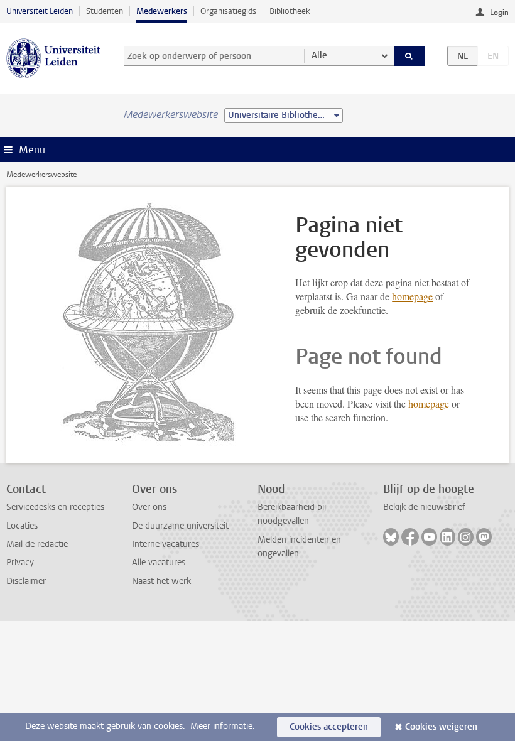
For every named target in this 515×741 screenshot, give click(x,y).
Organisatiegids (228, 11)
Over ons (149, 507)
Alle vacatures (158, 562)
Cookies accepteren (329, 727)
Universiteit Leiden (39, 11)
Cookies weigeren (441, 727)
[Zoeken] (409, 56)
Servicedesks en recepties (55, 507)
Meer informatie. (222, 726)
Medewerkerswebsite (41, 175)
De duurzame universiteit (180, 526)
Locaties (22, 526)
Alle (319, 56)
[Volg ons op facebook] (410, 537)
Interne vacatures (165, 544)
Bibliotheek (289, 11)
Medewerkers (161, 11)
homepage (412, 296)
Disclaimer (26, 581)
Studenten (104, 11)
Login (499, 13)
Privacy (20, 562)
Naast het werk (161, 581)
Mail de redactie (37, 544)
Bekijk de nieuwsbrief (424, 507)
